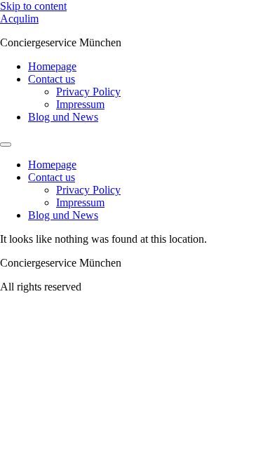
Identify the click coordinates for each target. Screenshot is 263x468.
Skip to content (33, 6)
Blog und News (63, 117)
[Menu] (5, 144)
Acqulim (19, 19)
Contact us (51, 79)
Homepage (52, 66)
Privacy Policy (88, 92)
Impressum (80, 104)
